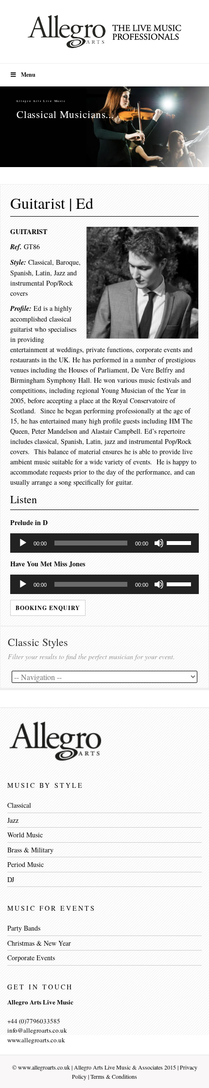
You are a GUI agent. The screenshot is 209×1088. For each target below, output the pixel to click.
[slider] (180, 542)
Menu (28, 74)
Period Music (25, 864)
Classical (19, 805)
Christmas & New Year (39, 943)
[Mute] (159, 543)
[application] (104, 543)
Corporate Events (31, 957)
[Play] (23, 543)
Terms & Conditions (113, 1076)
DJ (10, 879)
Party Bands (23, 928)
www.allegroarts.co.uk (44, 1067)
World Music (25, 834)
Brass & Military (30, 849)
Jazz (12, 820)
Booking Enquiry (48, 608)
